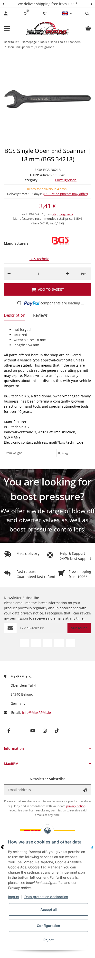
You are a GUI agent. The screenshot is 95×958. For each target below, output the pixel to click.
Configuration (48, 925)
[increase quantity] (68, 273)
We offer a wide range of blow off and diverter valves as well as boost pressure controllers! (47, 520)
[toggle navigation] (7, 28)
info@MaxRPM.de (36, 712)
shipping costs (62, 214)
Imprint (13, 897)
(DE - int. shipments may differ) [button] (65, 194)
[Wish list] (45, 13)
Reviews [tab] (40, 315)
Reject (48, 940)
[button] (3, 3)
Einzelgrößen (65, 180)
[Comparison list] (25, 13)
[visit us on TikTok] (70, 643)
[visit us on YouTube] (47, 643)
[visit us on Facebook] (24, 643)
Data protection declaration (46, 897)
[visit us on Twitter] (36, 643)
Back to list (11, 42)
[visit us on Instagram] (59, 643)
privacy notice (31, 613)
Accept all (48, 909)
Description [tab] (14, 315)
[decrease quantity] (9, 273)
